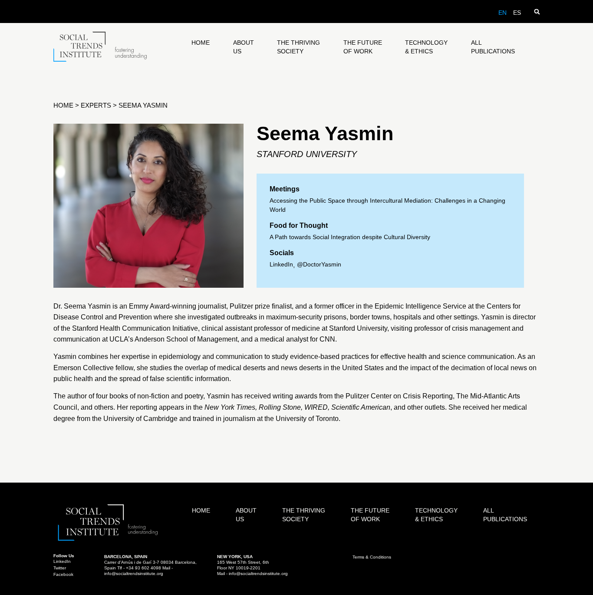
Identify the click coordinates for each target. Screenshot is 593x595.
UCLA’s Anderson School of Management (173, 339)
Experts (96, 105)
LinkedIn (281, 264)
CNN (327, 339)
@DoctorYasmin (319, 264)
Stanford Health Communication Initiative (135, 328)
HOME (200, 42)
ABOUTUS (243, 47)
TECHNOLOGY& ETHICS (426, 47)
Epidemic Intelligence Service (420, 306)
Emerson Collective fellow (93, 367)
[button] (537, 11)
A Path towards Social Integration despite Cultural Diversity (350, 236)
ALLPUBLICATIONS (493, 47)
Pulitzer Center (369, 396)
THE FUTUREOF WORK (362, 47)
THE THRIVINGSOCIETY (298, 47)
